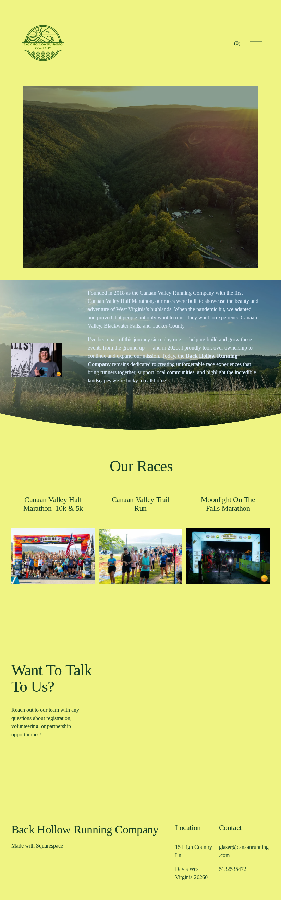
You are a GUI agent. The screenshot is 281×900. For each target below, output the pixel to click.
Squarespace (49, 846)
